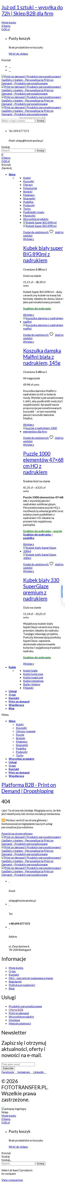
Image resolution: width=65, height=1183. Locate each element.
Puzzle (20, 734)
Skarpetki (22, 745)
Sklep (12, 174)
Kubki (12, 667)
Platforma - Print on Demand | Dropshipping (28, 788)
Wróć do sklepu (18, 53)
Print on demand (19, 701)
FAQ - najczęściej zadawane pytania (31, 978)
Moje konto (16, 967)
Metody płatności (20, 1023)
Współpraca (16, 705)
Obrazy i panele (25, 731)
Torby (19, 755)
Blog (11, 708)
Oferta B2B (16, 1009)
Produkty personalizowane (25, 1006)
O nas (12, 694)
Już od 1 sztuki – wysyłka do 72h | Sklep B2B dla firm (32, 10)
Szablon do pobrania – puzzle (42, 531)
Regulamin (15, 981)
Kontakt (14, 698)
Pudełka (21, 748)
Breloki (20, 738)
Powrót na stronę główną (16, 833)
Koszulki (21, 727)
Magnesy (21, 741)
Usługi (13, 691)
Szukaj (40, 120)
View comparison (12, 1180)
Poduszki (21, 751)
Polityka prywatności (22, 985)
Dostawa (14, 1020)
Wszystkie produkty (21, 758)
